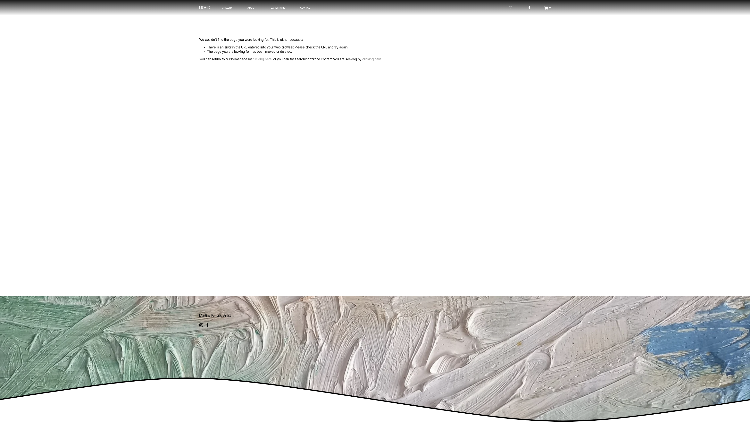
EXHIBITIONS (278, 7)
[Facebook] (529, 8)
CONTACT (306, 7)
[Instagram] (510, 8)
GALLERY (227, 7)
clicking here (262, 59)
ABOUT (251, 7)
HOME (204, 7)
